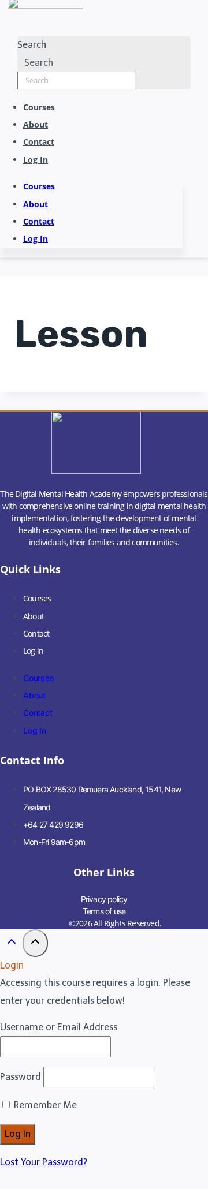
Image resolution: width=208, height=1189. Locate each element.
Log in (35, 159)
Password (20, 1076)
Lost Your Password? (43, 1162)
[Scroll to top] (11, 945)
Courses (39, 107)
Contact (38, 141)
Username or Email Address (58, 1027)
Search (31, 44)
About (35, 124)
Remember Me (44, 1105)
